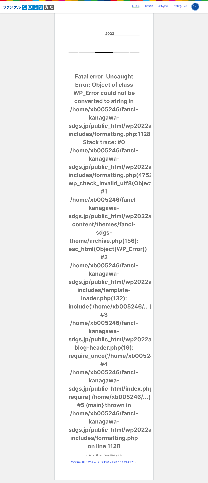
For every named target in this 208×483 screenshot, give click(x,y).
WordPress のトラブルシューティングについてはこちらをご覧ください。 (104, 462)
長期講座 (149, 6)
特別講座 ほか (181, 6)
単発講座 (136, 6)
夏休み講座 (163, 6)
